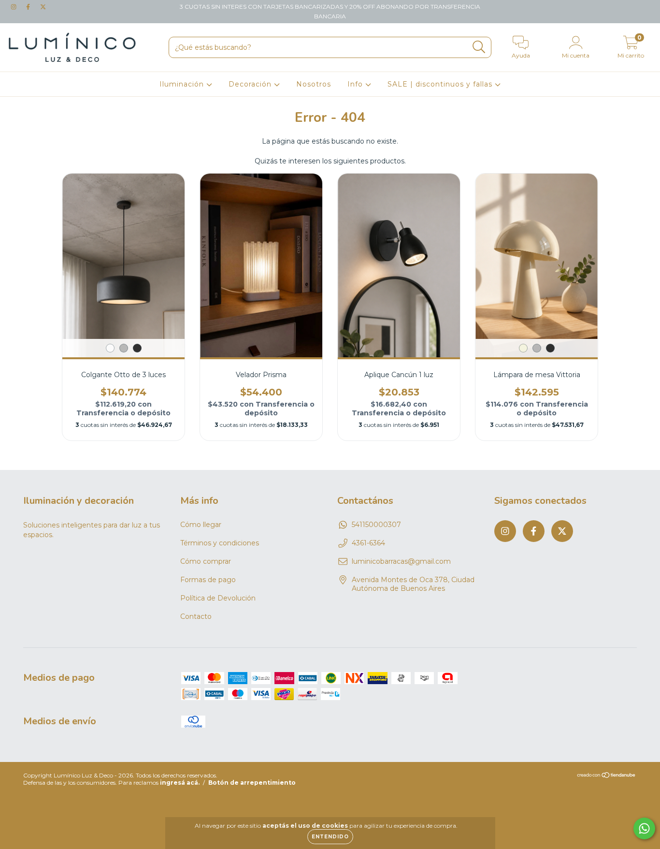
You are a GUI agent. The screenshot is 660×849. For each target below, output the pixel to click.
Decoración (251, 84)
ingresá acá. (180, 782)
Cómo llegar (200, 524)
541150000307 (376, 524)
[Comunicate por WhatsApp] (644, 828)
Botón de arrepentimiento (252, 782)
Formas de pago (208, 579)
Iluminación (182, 84)
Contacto (196, 616)
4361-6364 (368, 543)
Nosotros (313, 84)
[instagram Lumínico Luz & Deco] (14, 6)
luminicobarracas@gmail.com (401, 561)
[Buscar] (479, 47)
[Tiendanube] (606, 776)
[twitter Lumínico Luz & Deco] (43, 6)
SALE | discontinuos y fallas (441, 84)
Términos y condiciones (219, 543)
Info (356, 84)
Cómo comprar (205, 561)
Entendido (330, 837)
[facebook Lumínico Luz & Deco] (29, 6)
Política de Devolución (218, 598)
